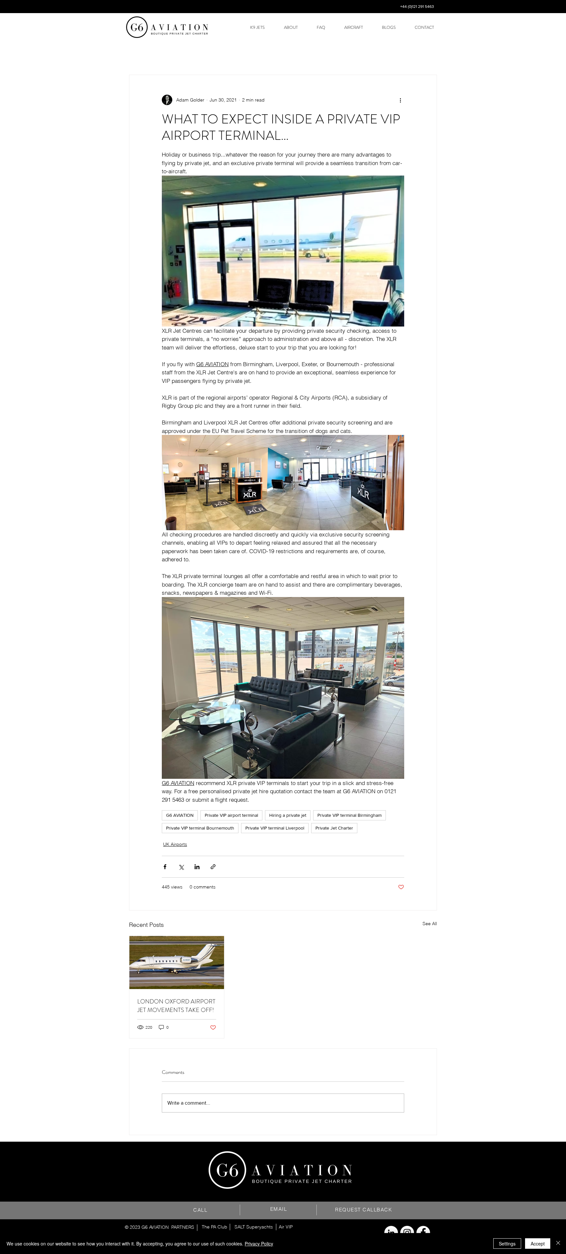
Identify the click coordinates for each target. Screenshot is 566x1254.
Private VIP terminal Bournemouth (200, 828)
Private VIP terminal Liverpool (274, 828)
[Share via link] (213, 867)
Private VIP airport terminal (231, 815)
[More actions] (400, 100)
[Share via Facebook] (165, 867)
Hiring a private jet (287, 815)
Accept (538, 1243)
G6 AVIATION (180, 815)
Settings (507, 1243)
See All (430, 923)
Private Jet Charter (334, 828)
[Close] (558, 1243)
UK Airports (175, 844)
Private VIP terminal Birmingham (349, 815)
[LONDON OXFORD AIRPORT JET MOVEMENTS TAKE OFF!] (176, 962)
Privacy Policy (259, 1243)
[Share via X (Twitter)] (181, 867)
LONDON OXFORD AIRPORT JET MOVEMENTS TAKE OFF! (176, 1005)
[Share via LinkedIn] (197, 867)
